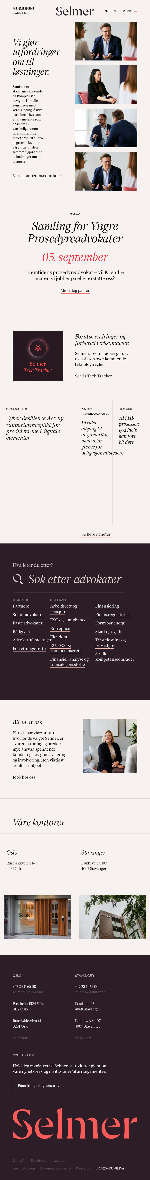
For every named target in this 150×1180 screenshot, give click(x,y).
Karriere (20, 13)
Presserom (84, 1168)
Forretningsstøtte (29, 648)
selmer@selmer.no (28, 992)
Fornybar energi (110, 623)
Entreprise (60, 628)
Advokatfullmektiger (32, 640)
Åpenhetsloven (24, 1168)
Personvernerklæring (55, 1168)
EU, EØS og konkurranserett (65, 648)
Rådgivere (22, 631)
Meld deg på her (75, 290)
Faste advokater (28, 623)
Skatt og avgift (108, 631)
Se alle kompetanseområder (114, 656)
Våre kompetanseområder (37, 175)
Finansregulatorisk (113, 614)
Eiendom (58, 636)
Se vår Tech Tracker (93, 376)
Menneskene (24, 8)
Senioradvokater (28, 614)
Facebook (38, 1160)
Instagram (57, 1160)
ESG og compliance (68, 620)
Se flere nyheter (96, 534)
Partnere (21, 606)
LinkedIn (19, 1160)
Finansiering (107, 606)
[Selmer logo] (75, 11)
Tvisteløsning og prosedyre (110, 642)
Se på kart (21, 1038)
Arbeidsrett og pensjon (63, 608)
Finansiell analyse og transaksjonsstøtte (69, 662)
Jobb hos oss (24, 777)
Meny (127, 11)
